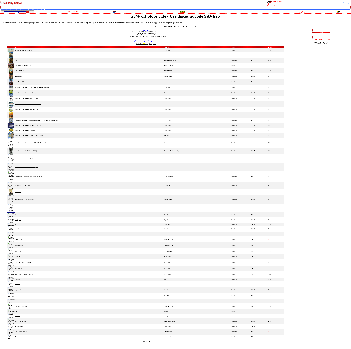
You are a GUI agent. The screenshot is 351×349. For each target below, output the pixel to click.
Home (2, 7)
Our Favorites (144, 34)
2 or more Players (135, 36)
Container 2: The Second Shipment (23, 262)
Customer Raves (35, 7)
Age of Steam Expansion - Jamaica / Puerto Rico (27, 109)
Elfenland (17, 284)
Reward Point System (277, 1)
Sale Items (138, 33)
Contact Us (18, 7)
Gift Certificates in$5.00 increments (188, 11)
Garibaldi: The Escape (20, 321)
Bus (16, 234)
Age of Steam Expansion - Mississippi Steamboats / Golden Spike (31, 115)
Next (150, 44)
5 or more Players (161, 36)
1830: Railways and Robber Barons (23, 55)
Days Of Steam (18, 268)
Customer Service (12, 7)
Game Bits (47, 7)
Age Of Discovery (19, 70)
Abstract (30, 9)
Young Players (137, 34)
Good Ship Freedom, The (21, 331)
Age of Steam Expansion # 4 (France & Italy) (26, 151)
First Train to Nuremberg (21, 306)
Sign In (69, 11)
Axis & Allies (9, 9)
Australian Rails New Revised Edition (24, 199)
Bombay (17, 214)
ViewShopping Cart (302, 12)
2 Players (25, 9)
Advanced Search (41, 9)
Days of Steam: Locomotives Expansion (25, 274)
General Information (26, 7)
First (137, 44)
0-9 (159, 32)
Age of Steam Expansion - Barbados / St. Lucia (26, 98)
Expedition (17, 301)
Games (5, 7)
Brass (16, 224)
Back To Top (146, 341)
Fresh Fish (17, 316)
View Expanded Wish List (321, 43)
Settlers (3, 9)
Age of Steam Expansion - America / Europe (25, 93)
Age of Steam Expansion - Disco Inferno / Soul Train (28, 104)
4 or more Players (152, 36)
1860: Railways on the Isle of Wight (24, 65)
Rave (279, 4)
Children (17, 9)
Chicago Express (19, 245)
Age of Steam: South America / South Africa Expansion (28, 176)
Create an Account (323, 42)
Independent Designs (153, 34)
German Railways (19, 326)
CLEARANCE (183, 26)
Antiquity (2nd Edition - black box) (23, 185)
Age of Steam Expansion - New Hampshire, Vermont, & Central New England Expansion (36, 120)
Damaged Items (145, 33)
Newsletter (53, 7)
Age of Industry (18, 76)
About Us (180, 347)
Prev (141, 44)
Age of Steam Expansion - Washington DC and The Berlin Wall (30, 143)
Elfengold (17, 279)
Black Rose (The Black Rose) (22, 208)
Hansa (16, 336)
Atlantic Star (18, 192)
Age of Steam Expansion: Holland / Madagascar (26, 167)
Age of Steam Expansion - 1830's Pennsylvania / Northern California (32, 87)
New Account (75, 11)
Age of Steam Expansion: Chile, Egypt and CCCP (27, 158)
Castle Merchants (19, 239)
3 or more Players (144, 36)
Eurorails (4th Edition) (20, 296)
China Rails (18, 251)
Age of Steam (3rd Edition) (21, 81)
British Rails (18, 229)
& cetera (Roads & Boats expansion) (24, 50)
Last (154, 44)
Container (17, 256)
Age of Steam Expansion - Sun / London (25, 130)
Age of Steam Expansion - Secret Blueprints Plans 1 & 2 (28, 125)
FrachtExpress (18, 311)
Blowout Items (152, 33)
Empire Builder (18, 290)
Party (21, 9)
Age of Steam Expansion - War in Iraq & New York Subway (29, 135)
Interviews (42, 7)
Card (14, 9)
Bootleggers (18, 220)
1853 (16, 60)
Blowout (34, 9)
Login (315, 42)
